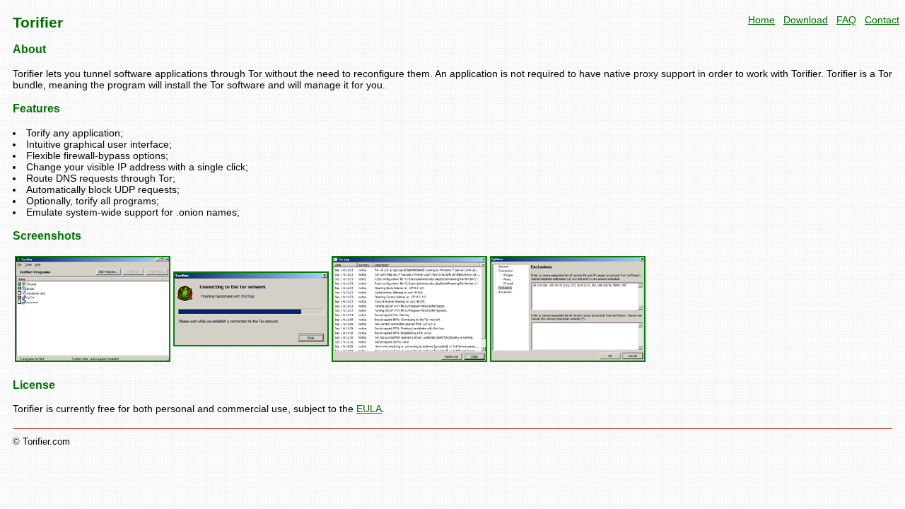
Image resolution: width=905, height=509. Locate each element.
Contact (882, 19)
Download (805, 19)
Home (761, 19)
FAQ (846, 19)
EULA (369, 408)
